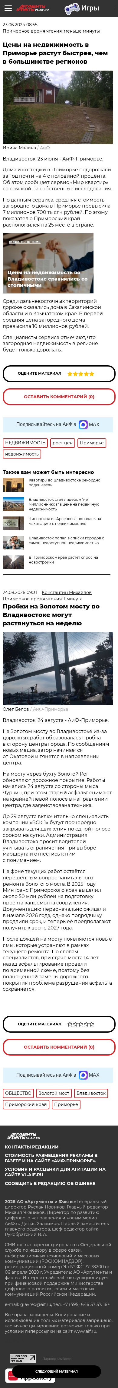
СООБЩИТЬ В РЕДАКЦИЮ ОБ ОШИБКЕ (50, 1183)
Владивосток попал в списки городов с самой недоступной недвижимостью (66, 540)
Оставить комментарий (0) (59, 396)
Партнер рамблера (57, 1359)
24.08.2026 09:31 (20, 592)
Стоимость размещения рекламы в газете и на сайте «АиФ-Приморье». (51, 1158)
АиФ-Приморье (50, 709)
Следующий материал (56, 1372)
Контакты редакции (32, 1147)
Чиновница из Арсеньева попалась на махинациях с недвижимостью (65, 521)
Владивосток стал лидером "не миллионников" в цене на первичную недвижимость (64, 504)
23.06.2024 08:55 (20, 24)
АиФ (45, 148)
